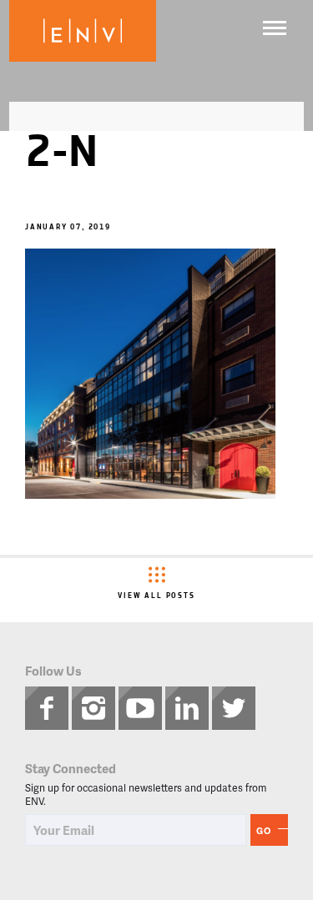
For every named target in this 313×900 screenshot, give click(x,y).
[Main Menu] (274, 28)
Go (263, 830)
